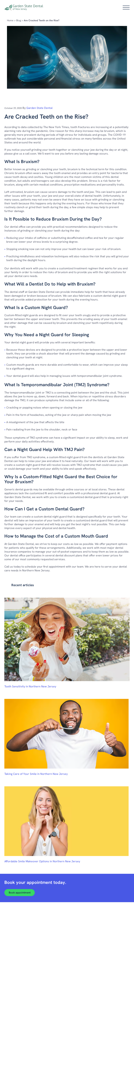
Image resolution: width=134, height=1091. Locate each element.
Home (10, 20)
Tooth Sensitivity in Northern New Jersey (30, 686)
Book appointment (20, 892)
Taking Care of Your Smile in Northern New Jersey (36, 774)
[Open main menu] (126, 7)
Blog (18, 20)
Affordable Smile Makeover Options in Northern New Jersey (42, 861)
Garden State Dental (39, 108)
